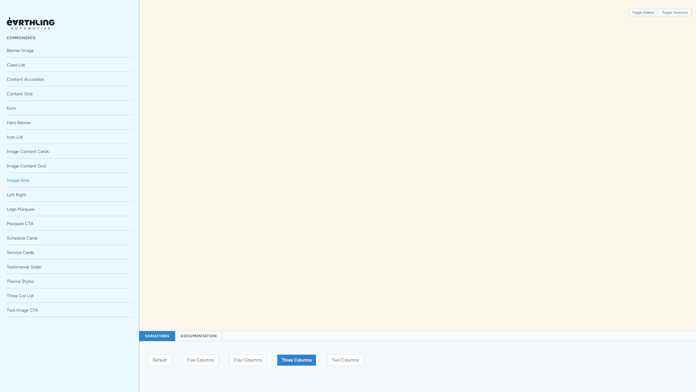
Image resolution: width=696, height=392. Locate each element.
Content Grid (19, 93)
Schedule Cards (22, 238)
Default (160, 360)
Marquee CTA (20, 223)
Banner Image (20, 50)
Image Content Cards (28, 151)
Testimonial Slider (24, 267)
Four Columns (248, 360)
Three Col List (20, 295)
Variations (157, 336)
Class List (16, 65)
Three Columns (297, 360)
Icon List (15, 137)
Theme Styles (20, 281)
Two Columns (345, 360)
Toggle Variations (675, 12)
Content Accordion (25, 79)
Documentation (199, 336)
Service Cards (20, 252)
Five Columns (200, 360)
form (11, 108)
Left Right (16, 194)
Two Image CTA (22, 310)
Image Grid (18, 180)
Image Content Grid (26, 166)
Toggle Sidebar (643, 12)
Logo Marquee (21, 209)
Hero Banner (19, 122)
